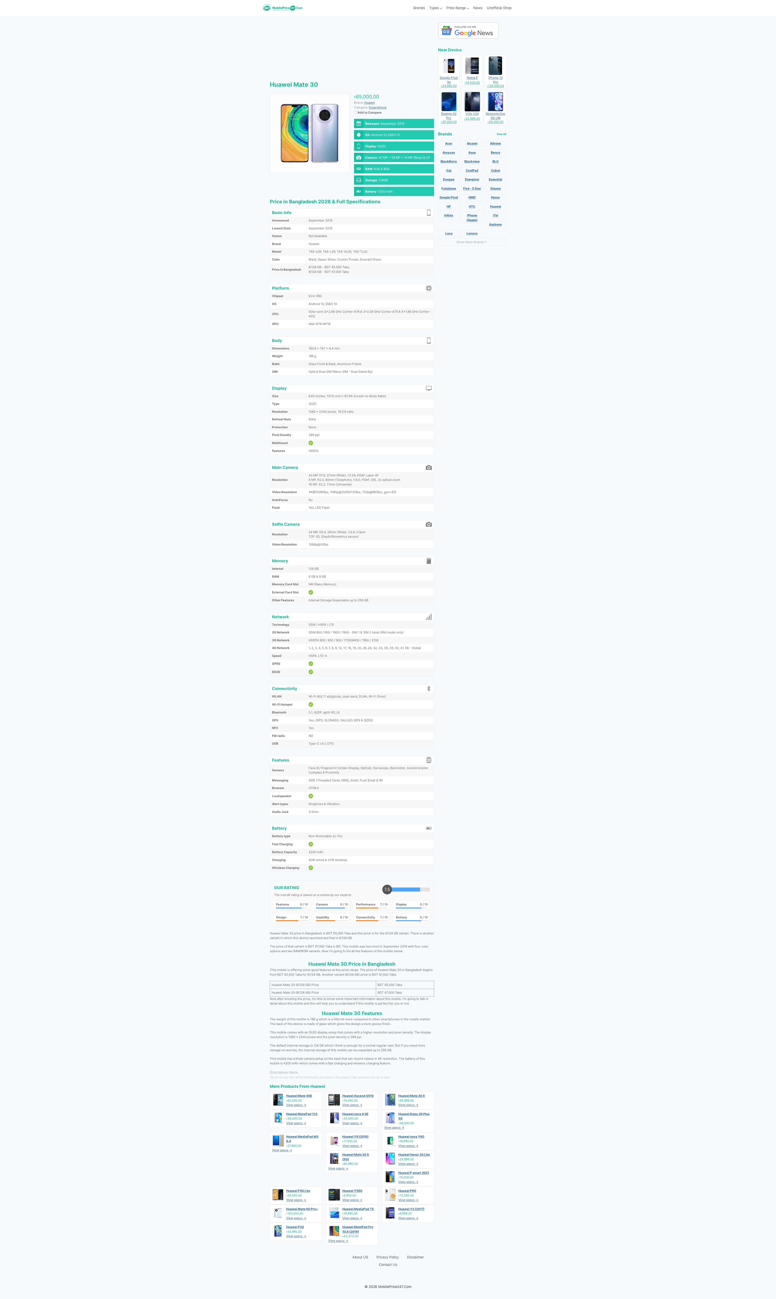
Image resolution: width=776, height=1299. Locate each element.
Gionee (495, 188)
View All (501, 134)
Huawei (317, 1086)
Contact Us (388, 1265)
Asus (472, 152)
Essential (495, 179)
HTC (472, 206)
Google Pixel (449, 197)
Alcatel (472, 143)
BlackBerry (449, 161)
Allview (495, 143)
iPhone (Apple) (472, 217)
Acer (448, 143)
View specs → (296, 1105)
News (478, 8)
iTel (495, 215)
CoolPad (472, 170)
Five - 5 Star (472, 188)
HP (449, 206)
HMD (472, 197)
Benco (495, 152)
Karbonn (495, 224)
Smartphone (378, 107)
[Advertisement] (352, 50)
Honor (495, 197)
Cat (448, 170)
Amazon (449, 152)
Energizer (472, 179)
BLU (495, 161)
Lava (448, 233)
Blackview (472, 161)
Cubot (495, 170)
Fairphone (448, 188)
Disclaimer (415, 1257)
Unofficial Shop (499, 8)
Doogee (448, 179)
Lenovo (472, 233)
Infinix (448, 215)
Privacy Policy (387, 1257)
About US (360, 1257)
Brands (419, 8)
